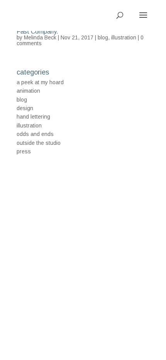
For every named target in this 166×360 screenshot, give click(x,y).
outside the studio (39, 143)
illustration (123, 37)
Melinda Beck (40, 37)
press (24, 151)
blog (103, 37)
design (25, 108)
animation (28, 91)
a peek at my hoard (40, 82)
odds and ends (35, 134)
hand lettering (33, 117)
